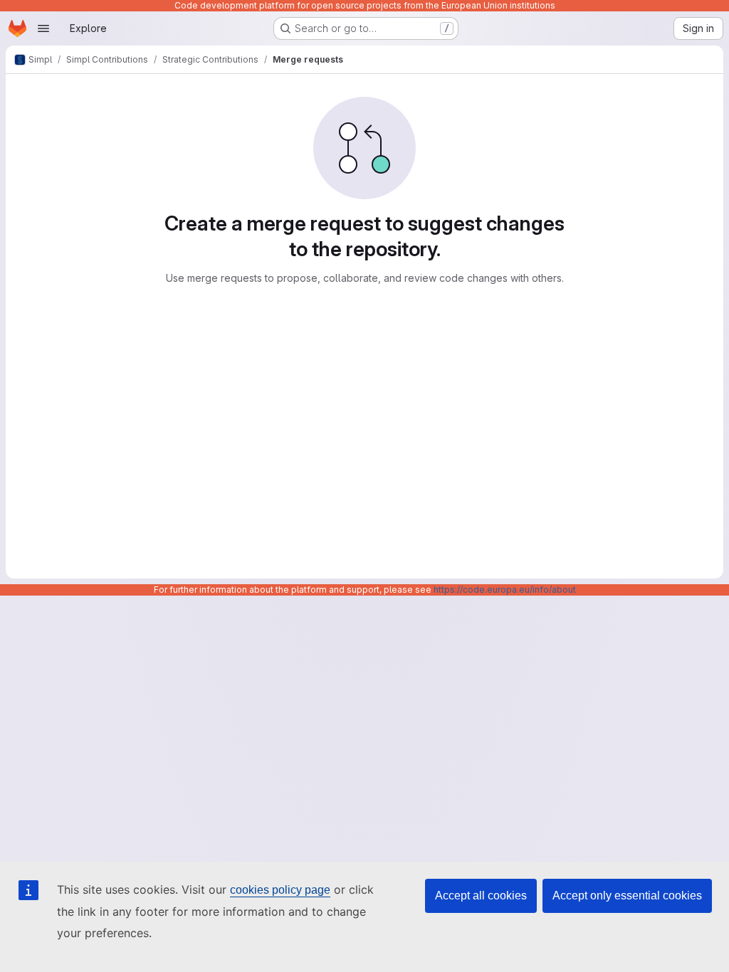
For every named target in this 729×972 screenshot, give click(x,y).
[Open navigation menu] (43, 28)
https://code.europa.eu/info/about (505, 589)
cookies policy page (280, 890)
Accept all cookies (481, 895)
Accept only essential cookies (627, 895)
